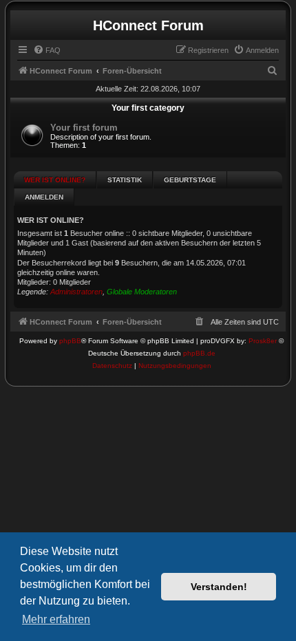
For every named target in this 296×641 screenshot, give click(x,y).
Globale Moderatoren (142, 291)
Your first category (148, 108)
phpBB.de (199, 353)
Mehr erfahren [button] (56, 619)
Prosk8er (263, 341)
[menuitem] (47, 50)
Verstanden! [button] (219, 586)
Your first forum (84, 127)
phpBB (70, 341)
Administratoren (76, 291)
